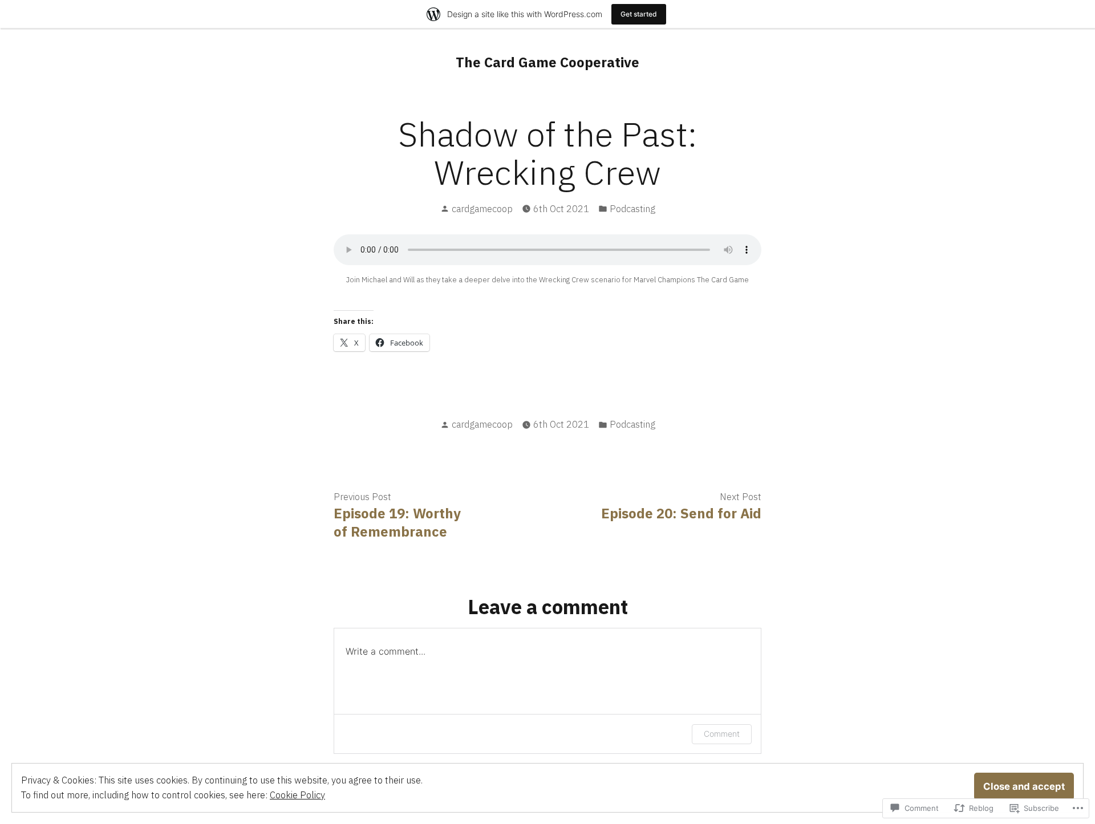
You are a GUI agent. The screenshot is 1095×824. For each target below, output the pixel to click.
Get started (638, 14)
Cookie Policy (297, 795)
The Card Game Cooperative (547, 62)
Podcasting (632, 208)
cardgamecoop (482, 208)
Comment (722, 733)
